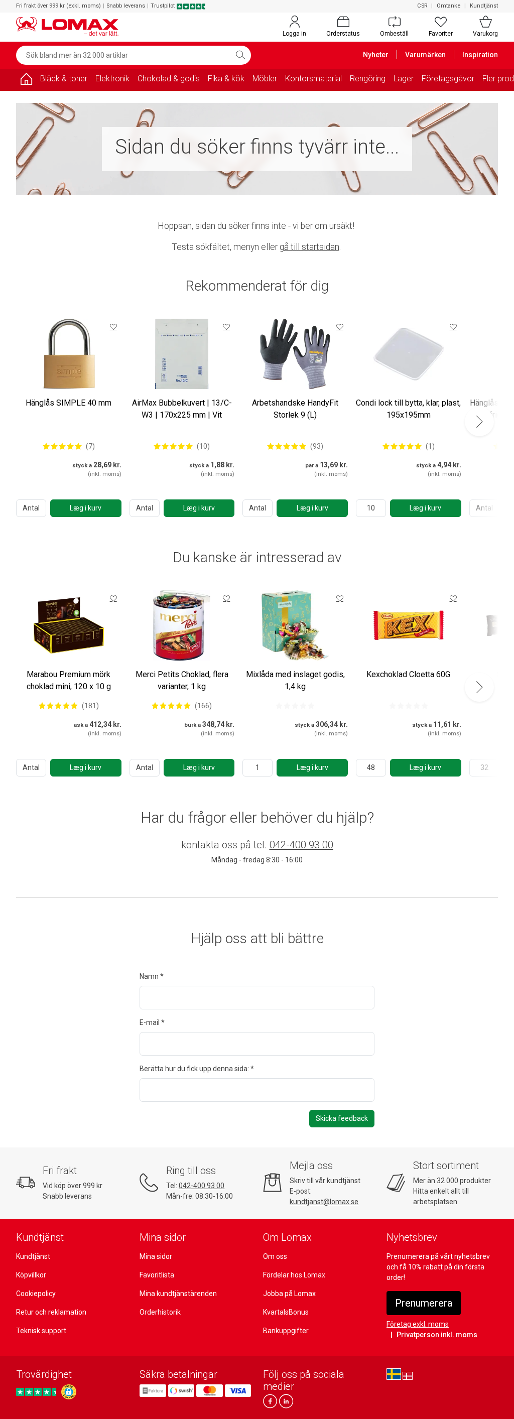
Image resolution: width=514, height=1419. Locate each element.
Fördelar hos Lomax (294, 1275)
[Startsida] (26, 80)
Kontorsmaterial (313, 78)
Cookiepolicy (36, 1293)
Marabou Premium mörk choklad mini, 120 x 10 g (69, 680)
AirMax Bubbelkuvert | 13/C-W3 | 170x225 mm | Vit (182, 409)
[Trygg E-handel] (68, 1391)
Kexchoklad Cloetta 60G (408, 674)
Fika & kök (226, 78)
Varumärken (425, 55)
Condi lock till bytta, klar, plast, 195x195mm (408, 409)
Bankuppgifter (286, 1331)
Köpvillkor (31, 1275)
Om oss (275, 1256)
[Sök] (240, 55)
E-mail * (152, 1022)
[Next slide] (479, 421)
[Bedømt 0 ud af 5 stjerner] (295, 705)
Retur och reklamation (51, 1312)
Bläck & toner (63, 78)
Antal (31, 508)
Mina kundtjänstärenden (178, 1293)
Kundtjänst (484, 6)
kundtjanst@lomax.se (324, 1202)
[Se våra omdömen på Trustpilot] (37, 1391)
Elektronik (112, 78)
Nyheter (376, 55)
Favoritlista (157, 1275)
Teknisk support (41, 1331)
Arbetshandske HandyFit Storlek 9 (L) (295, 409)
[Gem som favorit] (113, 327)
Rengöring (368, 78)
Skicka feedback (342, 1118)
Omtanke (448, 6)
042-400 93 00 (301, 845)
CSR (422, 6)
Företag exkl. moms (418, 1324)
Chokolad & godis (169, 78)
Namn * (152, 976)
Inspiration (480, 55)
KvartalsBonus (286, 1312)
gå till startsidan (309, 247)
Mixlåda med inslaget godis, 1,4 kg (295, 680)
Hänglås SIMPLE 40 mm (68, 403)
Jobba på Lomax (289, 1293)
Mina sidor (156, 1256)
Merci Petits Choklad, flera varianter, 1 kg (182, 680)
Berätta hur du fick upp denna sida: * (197, 1069)
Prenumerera (423, 1303)
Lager (404, 78)
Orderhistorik (160, 1312)
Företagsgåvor (448, 78)
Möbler (264, 78)
